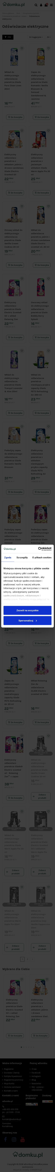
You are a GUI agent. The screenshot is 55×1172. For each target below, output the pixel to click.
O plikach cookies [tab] (41, 557)
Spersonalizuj (25, 620)
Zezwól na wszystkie (27, 610)
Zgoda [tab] (7, 557)
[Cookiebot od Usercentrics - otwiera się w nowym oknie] (38, 549)
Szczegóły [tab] (22, 557)
